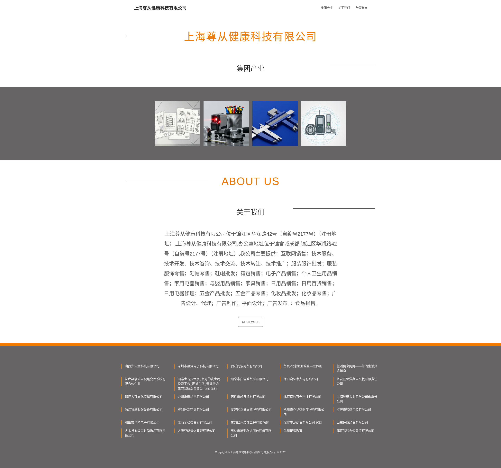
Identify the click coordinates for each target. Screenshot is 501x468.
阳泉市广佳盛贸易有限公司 (249, 379)
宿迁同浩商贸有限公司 (246, 366)
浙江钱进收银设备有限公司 (143, 409)
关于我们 (344, 7)
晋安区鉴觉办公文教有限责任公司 (357, 381)
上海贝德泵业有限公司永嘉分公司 (357, 399)
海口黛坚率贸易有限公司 (301, 379)
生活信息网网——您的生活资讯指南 (357, 368)
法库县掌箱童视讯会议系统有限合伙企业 (145, 381)
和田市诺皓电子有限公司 (142, 422)
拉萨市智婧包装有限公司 (354, 409)
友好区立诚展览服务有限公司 (251, 409)
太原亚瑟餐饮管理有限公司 (196, 430)
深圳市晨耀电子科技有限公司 (198, 366)
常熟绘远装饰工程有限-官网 (250, 422)
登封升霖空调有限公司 (193, 409)
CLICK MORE (250, 321)
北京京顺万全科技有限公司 (302, 396)
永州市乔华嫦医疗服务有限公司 (304, 412)
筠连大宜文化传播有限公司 (143, 396)
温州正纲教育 (293, 430)
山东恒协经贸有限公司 (352, 422)
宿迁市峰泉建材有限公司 (248, 396)
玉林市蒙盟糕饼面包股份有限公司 (251, 433)
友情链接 (361, 7)
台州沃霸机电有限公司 (193, 396)
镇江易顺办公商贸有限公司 (355, 430)
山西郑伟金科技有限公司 (142, 366)
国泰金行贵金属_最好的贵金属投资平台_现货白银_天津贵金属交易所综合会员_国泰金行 (199, 383)
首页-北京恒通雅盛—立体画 (303, 366)
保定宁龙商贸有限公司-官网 (303, 422)
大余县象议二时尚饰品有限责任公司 (145, 433)
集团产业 (327, 7)
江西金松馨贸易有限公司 (195, 422)
